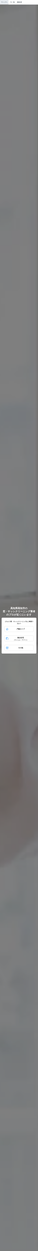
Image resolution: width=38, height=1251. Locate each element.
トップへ (4, 2)
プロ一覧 (12, 2)
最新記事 (19, 2)
